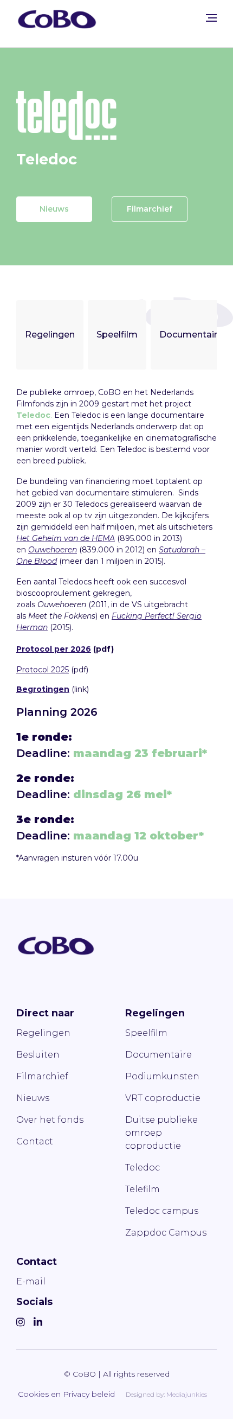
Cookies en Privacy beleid (66, 1394)
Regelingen (50, 334)
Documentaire (191, 334)
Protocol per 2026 (53, 649)
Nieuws (54, 209)
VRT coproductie (162, 1098)
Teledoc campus (161, 1211)
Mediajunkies (186, 1394)
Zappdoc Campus (165, 1232)
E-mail (31, 1281)
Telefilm (142, 1189)
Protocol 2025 (42, 669)
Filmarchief (149, 209)
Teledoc (142, 1167)
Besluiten (38, 1054)
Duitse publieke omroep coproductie (161, 1133)
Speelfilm (117, 334)
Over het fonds (49, 1120)
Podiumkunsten (162, 1076)
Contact (34, 1141)
